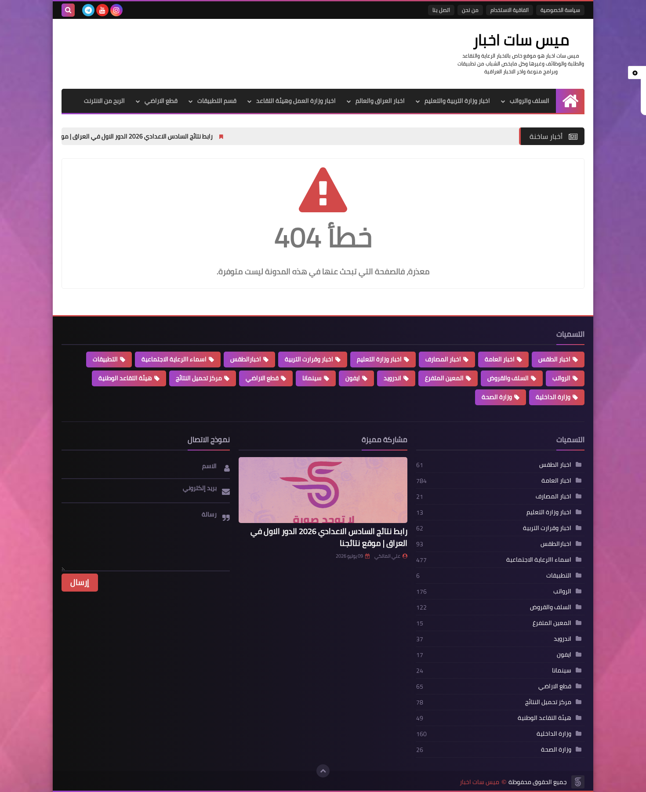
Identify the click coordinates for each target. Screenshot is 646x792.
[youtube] (102, 10)
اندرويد (392, 378)
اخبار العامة (500, 359)
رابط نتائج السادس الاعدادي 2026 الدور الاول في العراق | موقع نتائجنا (179, 136)
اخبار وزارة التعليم (379, 359)
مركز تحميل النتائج (199, 378)
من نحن (470, 10)
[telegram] (88, 10)
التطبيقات (105, 359)
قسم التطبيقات (216, 100)
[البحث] (68, 10)
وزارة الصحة (497, 397)
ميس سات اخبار (479, 782)
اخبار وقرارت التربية (309, 359)
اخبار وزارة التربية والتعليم (457, 100)
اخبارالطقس (245, 359)
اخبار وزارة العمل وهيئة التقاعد (296, 100)
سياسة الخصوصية (560, 10)
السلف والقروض (508, 378)
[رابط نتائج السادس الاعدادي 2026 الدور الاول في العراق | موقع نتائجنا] (323, 490)
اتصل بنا (441, 10)
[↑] (323, 770)
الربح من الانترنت (104, 100)
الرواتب (561, 378)
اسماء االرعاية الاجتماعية (174, 359)
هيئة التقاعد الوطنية (125, 378)
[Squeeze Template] (577, 781)
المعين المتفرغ (444, 378)
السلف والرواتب (529, 100)
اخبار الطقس (554, 359)
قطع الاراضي (161, 100)
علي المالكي (387, 556)
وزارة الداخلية (553, 397)
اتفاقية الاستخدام (509, 10)
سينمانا (312, 378)
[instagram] (116, 10)
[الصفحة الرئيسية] (570, 101)
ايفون (352, 378)
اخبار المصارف (443, 359)
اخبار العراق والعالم (380, 100)
